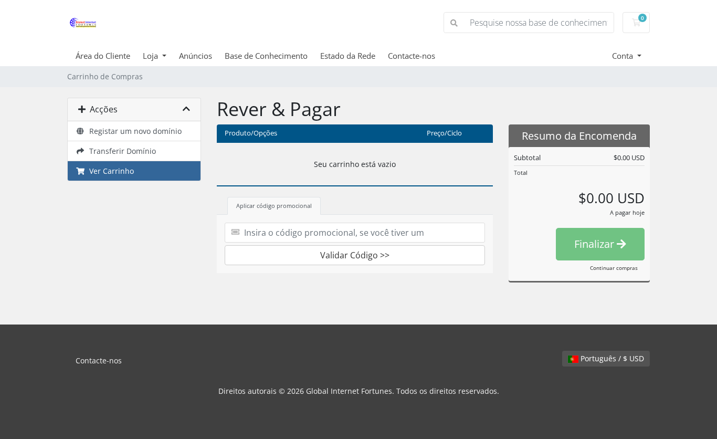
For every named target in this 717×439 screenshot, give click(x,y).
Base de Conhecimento (266, 55)
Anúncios (195, 55)
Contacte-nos (411, 55)
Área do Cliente (103, 55)
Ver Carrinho (109, 171)
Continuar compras (614, 267)
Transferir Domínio (120, 151)
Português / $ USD (611, 358)
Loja (151, 55)
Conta (623, 55)
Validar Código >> (354, 255)
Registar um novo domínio (133, 131)
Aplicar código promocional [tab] (274, 206)
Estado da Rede (347, 55)
